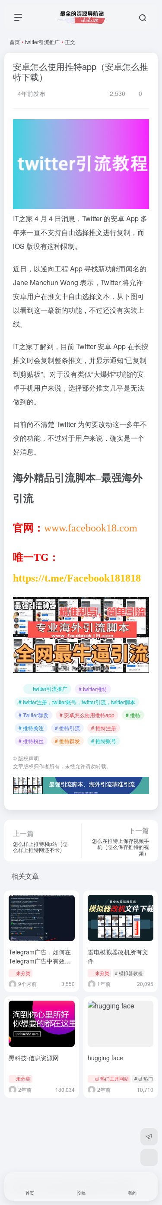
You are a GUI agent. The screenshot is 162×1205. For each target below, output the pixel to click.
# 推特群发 (67, 740)
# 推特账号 (103, 740)
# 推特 (133, 715)
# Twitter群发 (33, 715)
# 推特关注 (31, 727)
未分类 (23, 973)
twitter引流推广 (42, 41)
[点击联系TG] (149, 1136)
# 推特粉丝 (31, 740)
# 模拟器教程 (129, 973)
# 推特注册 (103, 727)
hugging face (105, 1057)
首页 (15, 41)
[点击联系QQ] (149, 1157)
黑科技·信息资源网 (34, 1057)
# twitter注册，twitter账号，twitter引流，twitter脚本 (77, 702)
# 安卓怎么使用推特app (87, 715)
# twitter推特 (93, 689)
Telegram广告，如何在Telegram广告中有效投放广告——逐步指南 (40, 960)
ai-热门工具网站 (112, 1078)
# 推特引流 (67, 727)
